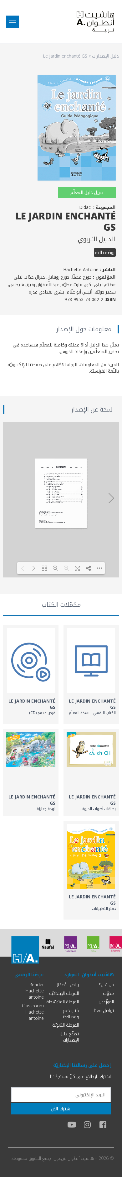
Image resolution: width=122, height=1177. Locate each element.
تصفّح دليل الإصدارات (69, 1037)
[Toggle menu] (12, 22)
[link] (91, 674)
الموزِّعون (106, 1002)
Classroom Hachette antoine (33, 1012)
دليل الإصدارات (105, 56)
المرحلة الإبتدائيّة (64, 993)
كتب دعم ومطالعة (71, 1013)
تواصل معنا (104, 1010)
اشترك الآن (61, 1109)
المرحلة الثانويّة (65, 1025)
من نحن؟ (106, 984)
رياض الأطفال (67, 984)
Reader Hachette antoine (34, 991)
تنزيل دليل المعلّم (86, 192)
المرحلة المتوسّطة (62, 1002)
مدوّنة (108, 993)
